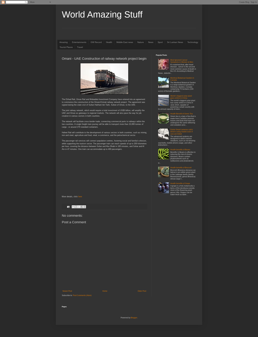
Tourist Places (66, 47)
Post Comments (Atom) (82, 295)
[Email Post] (68, 207)
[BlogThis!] (76, 206)
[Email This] (73, 206)
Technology (192, 42)
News (150, 42)
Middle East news (124, 42)
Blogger (134, 318)
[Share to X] (78, 206)
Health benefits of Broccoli (181, 168)
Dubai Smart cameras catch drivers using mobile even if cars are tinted (181, 132)
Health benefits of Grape (180, 183)
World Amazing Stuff (102, 14)
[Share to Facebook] (81, 206)
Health (109, 42)
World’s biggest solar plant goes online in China (181, 97)
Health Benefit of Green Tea (181, 114)
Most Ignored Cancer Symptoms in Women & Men (181, 61)
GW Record (96, 42)
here (80, 196)
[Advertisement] (104, 174)
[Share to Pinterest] (84, 206)
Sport (160, 42)
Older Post (142, 291)
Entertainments (79, 42)
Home (104, 291)
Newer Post (67, 291)
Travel (80, 47)
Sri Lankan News (175, 42)
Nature (140, 42)
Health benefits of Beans (180, 150)
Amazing (63, 42)
